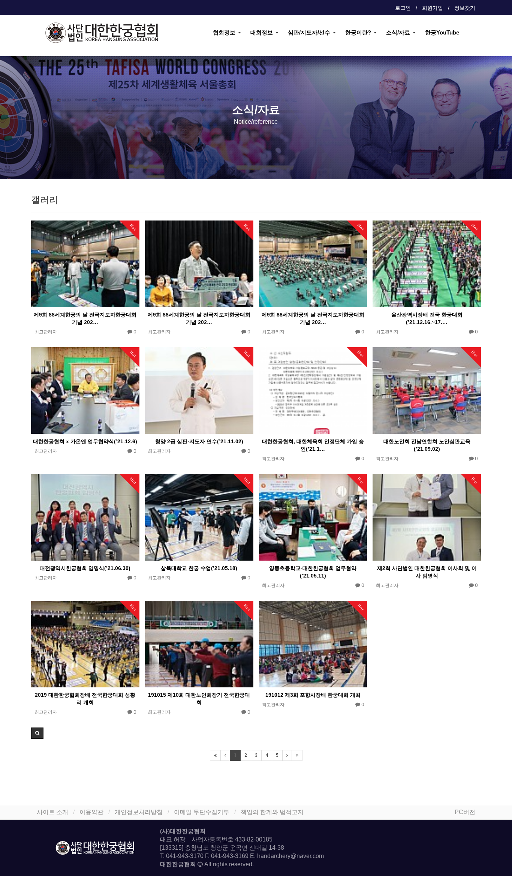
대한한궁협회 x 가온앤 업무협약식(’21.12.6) (85, 441)
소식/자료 (398, 32)
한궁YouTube (442, 32)
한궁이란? (358, 32)
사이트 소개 (52, 812)
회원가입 (432, 8)
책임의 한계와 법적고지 (272, 812)
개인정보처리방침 (139, 812)
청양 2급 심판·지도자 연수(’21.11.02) (199, 441)
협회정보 (224, 32)
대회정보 (261, 32)
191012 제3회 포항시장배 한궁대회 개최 (313, 695)
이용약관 (91, 812)
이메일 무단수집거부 (201, 812)
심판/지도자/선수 (309, 32)
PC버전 (465, 812)
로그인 (403, 8)
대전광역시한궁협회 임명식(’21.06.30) (85, 568)
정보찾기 (464, 8)
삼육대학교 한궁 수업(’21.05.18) (199, 568)
